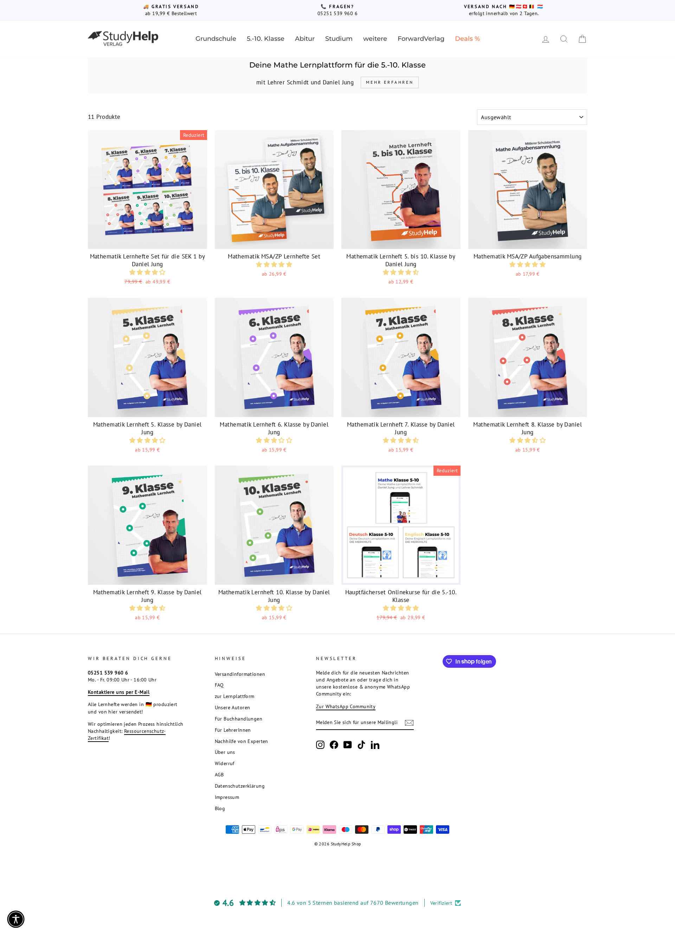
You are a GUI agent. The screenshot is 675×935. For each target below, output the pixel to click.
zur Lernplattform (235, 696)
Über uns (225, 752)
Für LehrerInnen (233, 729)
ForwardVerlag (421, 39)
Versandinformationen (240, 674)
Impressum (227, 797)
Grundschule (215, 39)
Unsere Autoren (232, 707)
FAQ (219, 684)
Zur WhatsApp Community (345, 706)
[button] (147, 272)
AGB (219, 774)
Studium (339, 39)
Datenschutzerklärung (240, 785)
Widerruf (224, 763)
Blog (220, 808)
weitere (375, 39)
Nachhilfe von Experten (241, 741)
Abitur (305, 39)
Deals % (467, 39)
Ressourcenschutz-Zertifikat (127, 734)
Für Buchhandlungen (239, 718)
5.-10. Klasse (265, 39)
